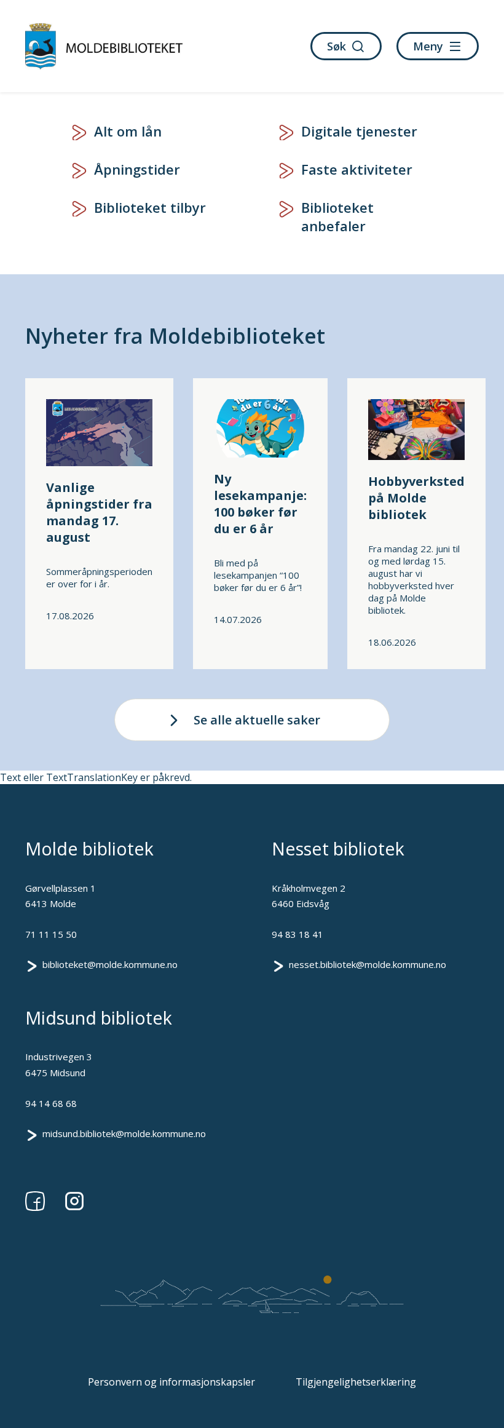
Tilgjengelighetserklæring (356, 1382)
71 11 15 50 (51, 934)
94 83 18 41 (297, 934)
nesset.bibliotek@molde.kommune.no (367, 964)
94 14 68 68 (51, 1103)
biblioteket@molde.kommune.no (110, 964)
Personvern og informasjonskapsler (171, 1382)
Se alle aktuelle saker (257, 720)
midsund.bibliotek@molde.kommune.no (124, 1133)
